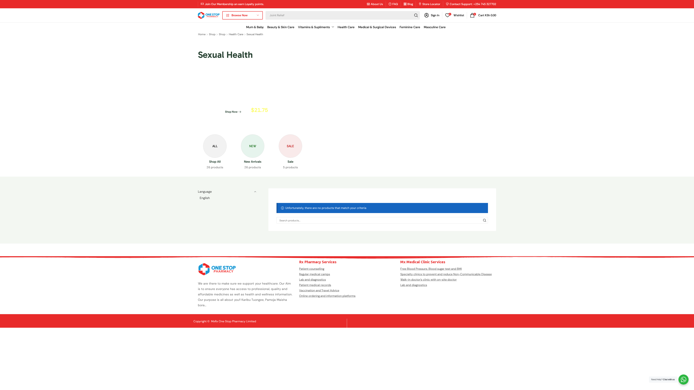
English (205, 198)
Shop (212, 34)
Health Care (236, 34)
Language (205, 192)
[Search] (416, 15)
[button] (431, 15)
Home (201, 34)
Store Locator (431, 4)
